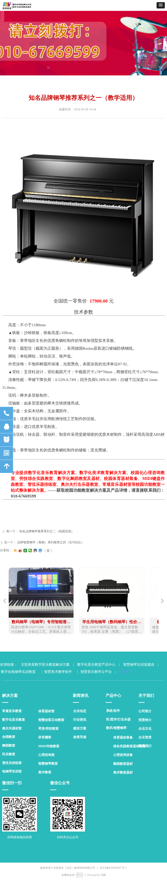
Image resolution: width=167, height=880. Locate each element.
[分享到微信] (30, 550)
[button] (161, 5)
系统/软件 (113, 710)
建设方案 (79, 728)
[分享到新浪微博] (20, 550)
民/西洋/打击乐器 (118, 719)
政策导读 (79, 737)
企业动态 (79, 711)
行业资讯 (79, 719)
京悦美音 (124, 672)
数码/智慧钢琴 (116, 728)
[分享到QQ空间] (15, 550)
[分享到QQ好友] (35, 550)
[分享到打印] (40, 550)
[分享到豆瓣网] (25, 550)
